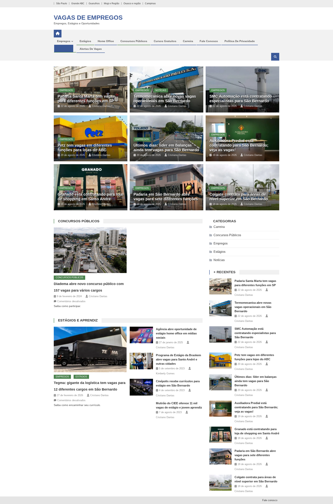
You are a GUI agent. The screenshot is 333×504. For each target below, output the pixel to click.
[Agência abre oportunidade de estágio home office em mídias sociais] (141, 335)
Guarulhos (94, 3)
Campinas (150, 3)
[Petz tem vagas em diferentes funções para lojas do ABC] (220, 361)
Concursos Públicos (133, 41)
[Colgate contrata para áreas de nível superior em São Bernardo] (220, 483)
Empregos (63, 41)
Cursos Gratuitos (165, 41)
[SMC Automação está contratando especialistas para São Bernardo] (220, 334)
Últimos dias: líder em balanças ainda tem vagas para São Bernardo (256, 381)
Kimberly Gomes (165, 373)
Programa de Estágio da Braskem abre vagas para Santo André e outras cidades (178, 359)
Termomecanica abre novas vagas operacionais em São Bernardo (253, 307)
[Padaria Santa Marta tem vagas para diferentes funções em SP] (220, 286)
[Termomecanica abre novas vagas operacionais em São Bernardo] (220, 308)
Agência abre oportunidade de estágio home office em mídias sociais (176, 333)
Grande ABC (77, 3)
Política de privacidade (240, 41)
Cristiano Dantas (101, 106)
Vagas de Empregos (88, 17)
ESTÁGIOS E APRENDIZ (78, 320)
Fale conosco (209, 41)
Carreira (188, 41)
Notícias (160, 90)
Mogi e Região (111, 3)
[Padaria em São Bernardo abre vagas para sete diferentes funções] (220, 456)
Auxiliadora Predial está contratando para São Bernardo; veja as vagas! (238, 145)
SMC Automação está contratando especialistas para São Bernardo (255, 333)
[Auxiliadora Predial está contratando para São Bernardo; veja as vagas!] (220, 409)
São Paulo (61, 3)
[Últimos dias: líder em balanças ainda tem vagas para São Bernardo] (220, 382)
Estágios (85, 41)
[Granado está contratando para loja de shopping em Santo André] (220, 435)
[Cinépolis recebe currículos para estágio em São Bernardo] (141, 387)
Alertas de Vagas (91, 48)
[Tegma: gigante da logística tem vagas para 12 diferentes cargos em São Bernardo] (90, 349)
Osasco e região (132, 3)
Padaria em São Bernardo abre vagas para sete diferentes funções (255, 455)
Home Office (106, 41)
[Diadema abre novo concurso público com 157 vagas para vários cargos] (90, 250)
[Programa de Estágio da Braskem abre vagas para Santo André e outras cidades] (141, 361)
